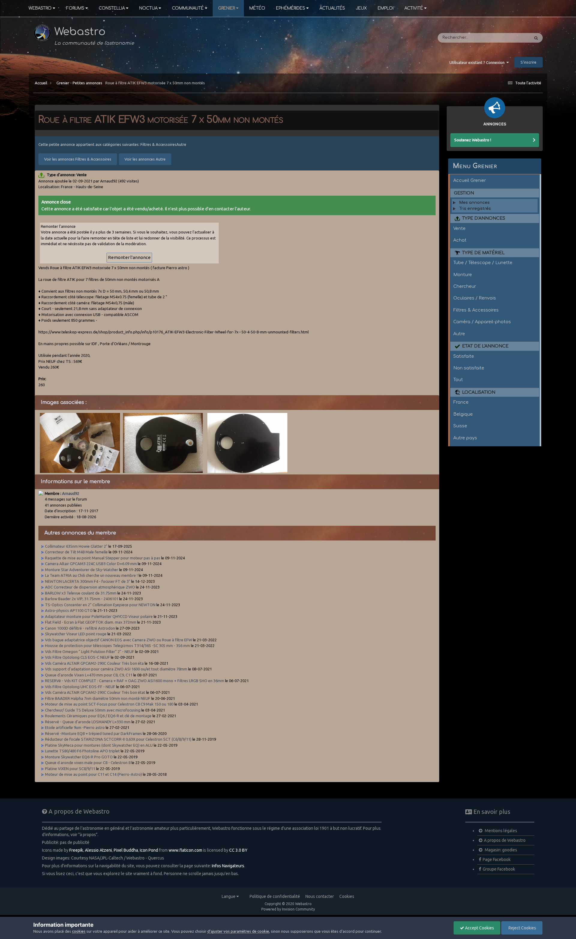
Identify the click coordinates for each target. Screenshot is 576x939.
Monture (462, 274)
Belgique (463, 414)
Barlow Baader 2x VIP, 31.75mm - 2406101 (81, 599)
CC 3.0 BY (238, 850)
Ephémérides (290, 8)
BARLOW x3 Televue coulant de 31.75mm (80, 593)
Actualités (332, 8)
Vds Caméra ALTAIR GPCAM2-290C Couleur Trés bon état (95, 692)
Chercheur (464, 286)
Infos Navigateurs (228, 865)
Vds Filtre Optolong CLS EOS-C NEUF (77, 657)
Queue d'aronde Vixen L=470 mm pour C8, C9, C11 (88, 675)
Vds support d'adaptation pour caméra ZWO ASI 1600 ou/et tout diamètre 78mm (116, 669)
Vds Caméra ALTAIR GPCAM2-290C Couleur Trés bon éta (94, 663)
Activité (413, 8)
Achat (459, 240)
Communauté (188, 8)
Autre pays (465, 437)
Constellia (112, 8)
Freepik (76, 850)
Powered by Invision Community (288, 909)
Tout (458, 379)
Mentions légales (500, 830)
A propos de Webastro (505, 840)
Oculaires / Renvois (474, 298)
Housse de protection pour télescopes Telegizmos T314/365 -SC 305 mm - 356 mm (117, 645)
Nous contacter (319, 896)
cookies (79, 931)
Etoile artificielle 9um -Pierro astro (75, 727)
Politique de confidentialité (275, 896)
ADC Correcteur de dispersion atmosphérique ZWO (90, 587)
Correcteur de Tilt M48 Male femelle (76, 552)
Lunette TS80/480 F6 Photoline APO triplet (83, 751)
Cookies (346, 896)
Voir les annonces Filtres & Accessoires (77, 159)
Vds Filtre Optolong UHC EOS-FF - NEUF (80, 687)
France (461, 402)
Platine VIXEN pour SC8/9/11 (70, 768)
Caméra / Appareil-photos (482, 321)
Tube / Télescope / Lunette (482, 262)
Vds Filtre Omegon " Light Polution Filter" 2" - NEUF (89, 651)
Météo (257, 8)
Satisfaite (463, 356)
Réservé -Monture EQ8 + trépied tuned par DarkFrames (93, 733)
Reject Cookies (522, 927)
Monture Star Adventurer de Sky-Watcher (81, 569)
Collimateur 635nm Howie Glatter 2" (76, 546)
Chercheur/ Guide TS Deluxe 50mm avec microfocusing (92, 710)
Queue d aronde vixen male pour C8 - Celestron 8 (87, 762)
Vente (459, 228)
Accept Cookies (479, 927)
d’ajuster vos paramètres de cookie (238, 931)
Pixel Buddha (126, 850)
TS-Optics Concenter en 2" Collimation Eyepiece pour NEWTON (100, 605)
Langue (229, 896)
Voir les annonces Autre (145, 159)
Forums (75, 8)
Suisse (460, 425)
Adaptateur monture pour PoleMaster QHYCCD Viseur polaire (99, 616)
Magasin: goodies (500, 849)
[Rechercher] (536, 38)
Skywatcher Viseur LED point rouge (75, 634)
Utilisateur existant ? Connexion (477, 62)
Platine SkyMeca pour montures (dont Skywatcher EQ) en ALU (99, 745)
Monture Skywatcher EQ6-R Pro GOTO (79, 757)
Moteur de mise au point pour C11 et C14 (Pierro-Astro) (93, 774)
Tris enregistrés (475, 208)
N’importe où (509, 38)
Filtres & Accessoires (476, 310)
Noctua (148, 8)
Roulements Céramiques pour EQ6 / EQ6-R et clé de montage (98, 716)
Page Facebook (497, 859)
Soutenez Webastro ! (472, 140)
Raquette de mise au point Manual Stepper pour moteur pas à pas (102, 558)
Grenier (226, 8)
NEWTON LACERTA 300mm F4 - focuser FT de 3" (88, 581)
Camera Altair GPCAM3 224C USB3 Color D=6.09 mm (91, 563)
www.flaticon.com (185, 850)
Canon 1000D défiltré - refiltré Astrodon (80, 628)
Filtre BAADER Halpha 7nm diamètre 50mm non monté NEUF (97, 698)
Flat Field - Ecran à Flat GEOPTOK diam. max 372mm (90, 622)
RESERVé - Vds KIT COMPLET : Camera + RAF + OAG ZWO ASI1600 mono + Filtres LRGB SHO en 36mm (134, 681)
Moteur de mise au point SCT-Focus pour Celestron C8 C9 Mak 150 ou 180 (109, 704)
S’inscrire (528, 62)
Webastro (40, 8)
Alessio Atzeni (98, 850)
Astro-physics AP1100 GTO (69, 610)
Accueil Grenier (469, 180)
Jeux (361, 8)
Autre (459, 333)
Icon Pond (149, 850)
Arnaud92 (70, 493)
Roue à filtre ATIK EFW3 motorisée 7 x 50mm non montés (155, 83)
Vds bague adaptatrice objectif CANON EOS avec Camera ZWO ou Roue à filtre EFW (118, 640)
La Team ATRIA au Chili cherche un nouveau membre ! (91, 575)
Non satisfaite (468, 368)
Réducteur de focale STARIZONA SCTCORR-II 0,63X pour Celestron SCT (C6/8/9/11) (118, 739)
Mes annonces (474, 202)
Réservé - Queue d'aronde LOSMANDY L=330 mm (87, 722)
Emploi (386, 8)
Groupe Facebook (499, 869)
